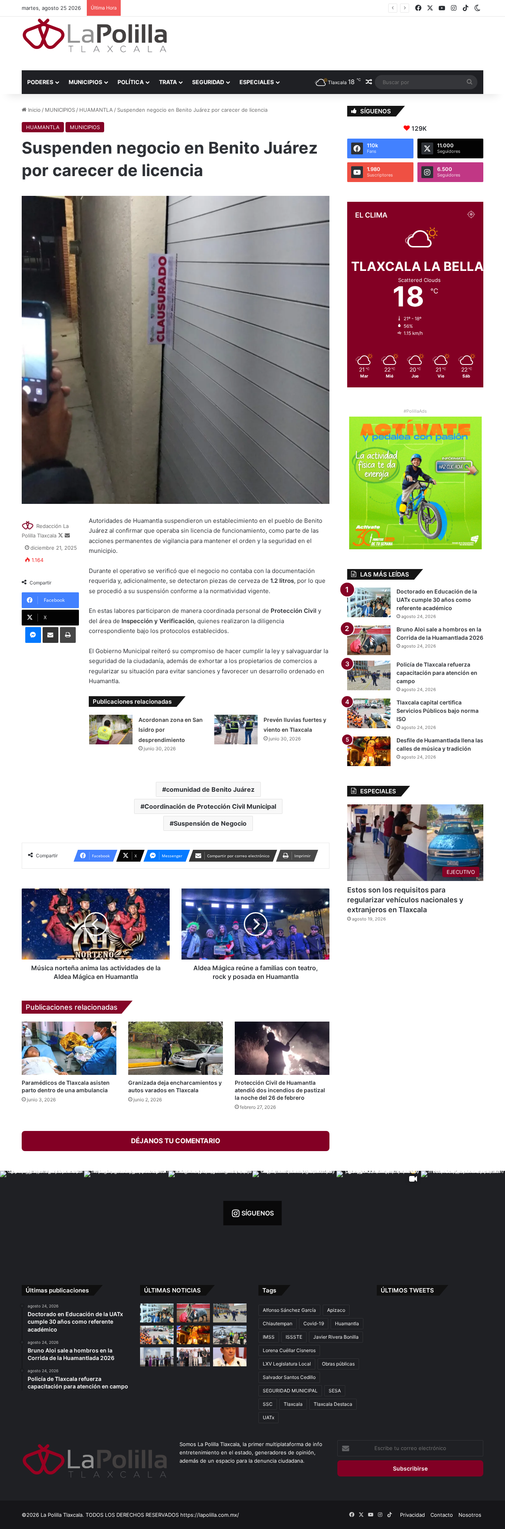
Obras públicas (338, 1364)
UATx (268, 1417)
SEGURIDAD (208, 82)
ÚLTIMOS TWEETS (407, 1290)
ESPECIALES (256, 82)
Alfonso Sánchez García (289, 1310)
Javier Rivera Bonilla (336, 1337)
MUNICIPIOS (85, 82)
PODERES (40, 82)
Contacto (441, 1515)
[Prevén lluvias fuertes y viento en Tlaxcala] (236, 729)
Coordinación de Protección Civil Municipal (210, 806)
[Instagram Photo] (42, 1213)
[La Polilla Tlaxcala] (95, 35)
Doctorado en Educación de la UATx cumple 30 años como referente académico (437, 599)
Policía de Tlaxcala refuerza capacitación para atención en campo (437, 672)
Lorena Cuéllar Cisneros (289, 1350)
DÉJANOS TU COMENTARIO (175, 1141)
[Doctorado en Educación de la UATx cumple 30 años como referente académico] (369, 602)
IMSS (269, 1337)
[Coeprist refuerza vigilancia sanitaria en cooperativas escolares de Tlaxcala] (230, 1356)
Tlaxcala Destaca (333, 1404)
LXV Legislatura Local (287, 1364)
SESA (335, 1391)
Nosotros (469, 1515)
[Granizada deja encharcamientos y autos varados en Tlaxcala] (175, 1048)
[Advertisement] (331, 42)
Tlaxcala (293, 1404)
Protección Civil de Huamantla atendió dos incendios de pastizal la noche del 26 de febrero (280, 1090)
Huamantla (347, 1323)
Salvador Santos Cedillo (289, 1377)
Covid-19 (313, 1323)
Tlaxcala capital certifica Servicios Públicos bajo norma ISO (196, 8)
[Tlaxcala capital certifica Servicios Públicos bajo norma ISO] (369, 713)
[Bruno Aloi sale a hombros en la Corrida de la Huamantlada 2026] (369, 640)
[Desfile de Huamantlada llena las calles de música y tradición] (369, 751)
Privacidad (412, 1515)
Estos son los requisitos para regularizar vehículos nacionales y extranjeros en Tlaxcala (405, 900)
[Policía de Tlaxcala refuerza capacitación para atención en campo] (369, 675)
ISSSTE (294, 1337)
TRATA (168, 82)
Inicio (33, 110)
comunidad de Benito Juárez (210, 789)
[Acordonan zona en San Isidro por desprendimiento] (111, 729)
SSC (268, 1404)
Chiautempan (277, 1323)
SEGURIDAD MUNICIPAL (290, 1391)
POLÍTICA (131, 82)
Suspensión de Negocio (210, 823)
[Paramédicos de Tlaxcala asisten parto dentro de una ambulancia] (69, 1048)
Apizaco (336, 1310)
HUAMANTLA (96, 110)
